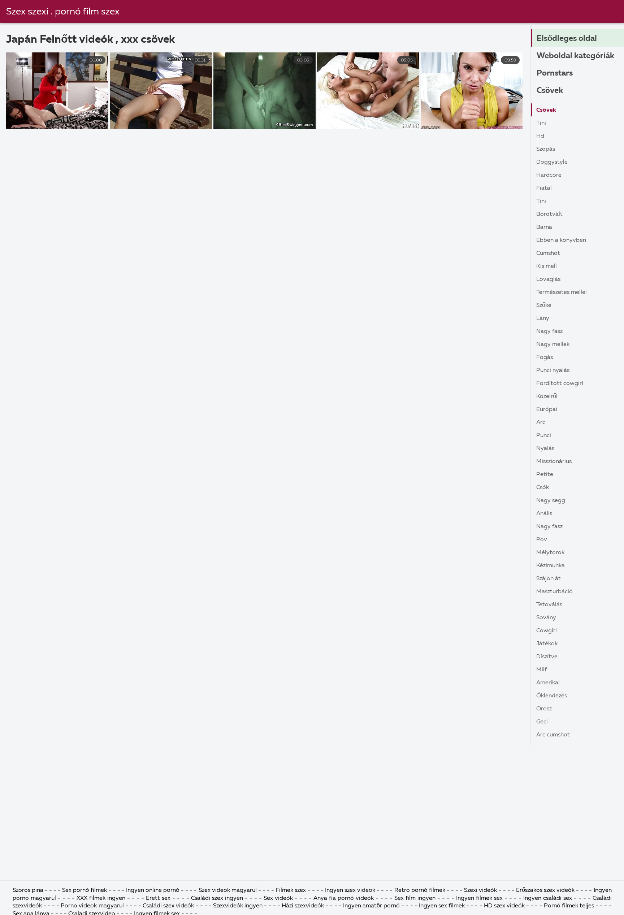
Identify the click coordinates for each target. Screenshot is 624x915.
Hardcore (549, 175)
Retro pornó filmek (419, 890)
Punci (543, 436)
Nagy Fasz (549, 331)
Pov (541, 540)
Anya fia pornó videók (344, 898)
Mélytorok (550, 553)
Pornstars (555, 73)
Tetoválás (549, 605)
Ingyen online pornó (153, 890)
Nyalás (545, 449)
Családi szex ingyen (218, 898)
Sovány (546, 618)
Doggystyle (552, 162)
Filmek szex (291, 890)
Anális (544, 514)
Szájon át (548, 579)
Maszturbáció (554, 592)
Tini (541, 123)
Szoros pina (29, 890)
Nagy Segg (550, 501)
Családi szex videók (169, 906)
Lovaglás (548, 279)
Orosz (544, 709)
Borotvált (549, 214)
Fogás (544, 357)
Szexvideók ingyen (238, 906)
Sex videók (279, 898)
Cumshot (548, 253)
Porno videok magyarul (92, 906)
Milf (541, 670)
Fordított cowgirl (559, 383)
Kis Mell (546, 266)
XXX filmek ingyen (101, 898)
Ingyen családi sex (547, 898)
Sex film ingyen (415, 898)
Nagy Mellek (552, 344)
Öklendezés (551, 696)
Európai (546, 409)
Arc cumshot (553, 735)
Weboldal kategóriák (575, 56)
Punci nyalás (552, 370)
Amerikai (548, 683)
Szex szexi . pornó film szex (63, 12)
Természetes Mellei (561, 292)
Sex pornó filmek (85, 890)
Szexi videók (480, 890)
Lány (542, 318)
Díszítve (547, 657)
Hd (540, 136)
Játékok (547, 644)
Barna (544, 227)
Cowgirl (546, 631)
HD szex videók (504, 906)
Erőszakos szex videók (546, 890)
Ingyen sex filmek (442, 906)
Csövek (550, 91)
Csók (542, 488)
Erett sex (159, 898)
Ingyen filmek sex (479, 898)
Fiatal (544, 188)
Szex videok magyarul (228, 890)
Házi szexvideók (303, 906)
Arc (540, 423)
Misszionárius (554, 462)
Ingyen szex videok (351, 890)
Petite (544, 475)
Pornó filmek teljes (569, 906)
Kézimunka (550, 566)
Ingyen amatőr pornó (371, 906)
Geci (542, 722)
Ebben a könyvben (561, 240)
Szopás (545, 149)
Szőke (543, 305)
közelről (547, 396)
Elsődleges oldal (567, 39)
